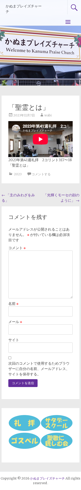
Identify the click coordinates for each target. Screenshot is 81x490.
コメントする (41, 174)
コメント (17, 248)
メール (15, 321)
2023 (18, 174)
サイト (13, 340)
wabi (48, 115)
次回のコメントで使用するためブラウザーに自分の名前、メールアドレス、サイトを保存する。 (39, 368)
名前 (13, 303)
